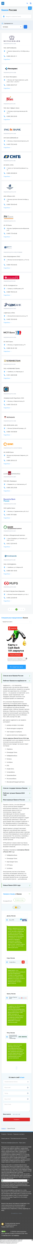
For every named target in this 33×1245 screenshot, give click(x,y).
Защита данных (5, 1138)
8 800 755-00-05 (12, 265)
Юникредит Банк (12, 752)
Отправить (16, 1119)
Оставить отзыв (19, 900)
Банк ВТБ (11, 919)
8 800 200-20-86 (12, 487)
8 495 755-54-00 (12, 144)
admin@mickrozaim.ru (11, 1225)
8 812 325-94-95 (12, 543)
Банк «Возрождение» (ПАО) (12, 256)
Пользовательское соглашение (19, 1138)
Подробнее (7, 59)
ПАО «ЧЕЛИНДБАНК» (10, 564)
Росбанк (9, 759)
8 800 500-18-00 (12, 571)
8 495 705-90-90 (12, 319)
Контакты (9, 1134)
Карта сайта (22, 1142)
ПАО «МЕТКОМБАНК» (10, 48)
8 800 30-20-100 (12, 348)
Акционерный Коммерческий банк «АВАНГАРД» (13, 1037)
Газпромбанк (11, 772)
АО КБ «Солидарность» (11, 285)
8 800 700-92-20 (12, 292)
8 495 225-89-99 (12, 598)
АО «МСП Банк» (8, 341)
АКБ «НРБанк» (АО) (9, 196)
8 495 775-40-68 (12, 233)
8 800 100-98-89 (12, 432)
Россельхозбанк (11, 778)
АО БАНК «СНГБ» (9, 165)
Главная (3, 1128)
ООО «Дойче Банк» (9, 508)
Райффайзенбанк (12, 755)
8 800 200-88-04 (12, 173)
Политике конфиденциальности (8, 1243)
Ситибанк (9, 762)
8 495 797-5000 (12, 514)
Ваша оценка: (7, 1114)
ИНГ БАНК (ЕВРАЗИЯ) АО (11, 138)
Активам (5, 27)
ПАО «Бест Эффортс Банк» (11, 108)
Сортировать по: (8, 23)
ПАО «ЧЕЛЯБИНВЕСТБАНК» (12, 368)
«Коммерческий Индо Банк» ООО (14, 398)
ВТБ (8, 765)
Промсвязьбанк (11, 775)
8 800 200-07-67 (12, 85)
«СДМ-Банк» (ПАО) (9, 313)
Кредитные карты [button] (7, 621)
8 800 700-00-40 (12, 204)
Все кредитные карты (16, 667)
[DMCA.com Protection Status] (5, 1231)
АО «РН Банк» (8, 225)
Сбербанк (9, 749)
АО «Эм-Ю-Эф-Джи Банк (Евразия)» (14, 591)
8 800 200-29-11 (12, 56)
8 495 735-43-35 (12, 404)
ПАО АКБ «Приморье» (10, 481)
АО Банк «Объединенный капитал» (14, 535)
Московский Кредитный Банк (15, 782)
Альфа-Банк (10, 769)
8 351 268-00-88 (12, 375)
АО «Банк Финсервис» (10, 77)
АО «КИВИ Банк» (9, 452)
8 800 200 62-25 (12, 460)
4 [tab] (17, 907)
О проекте (4, 1134)
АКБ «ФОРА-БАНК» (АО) (10, 425)
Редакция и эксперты (18, 1134)
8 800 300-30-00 (12, 116)
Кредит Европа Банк (13, 998)
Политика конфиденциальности (9, 1142)
